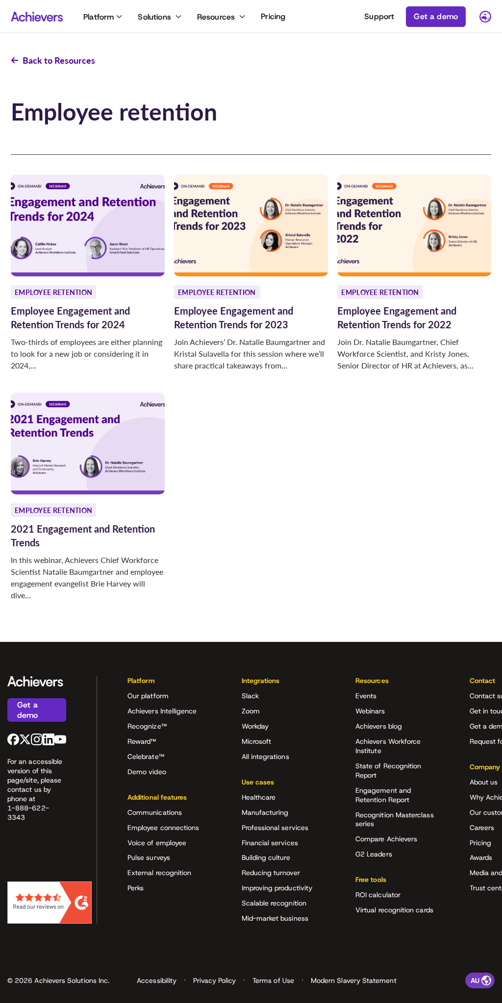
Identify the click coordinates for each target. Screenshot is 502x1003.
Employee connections (163, 827)
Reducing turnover (271, 872)
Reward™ (141, 741)
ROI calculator (378, 894)
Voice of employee (156, 842)
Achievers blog (378, 726)
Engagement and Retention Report (383, 795)
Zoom (251, 711)
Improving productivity (277, 887)
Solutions (154, 17)
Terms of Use (273, 980)
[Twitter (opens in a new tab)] (25, 739)
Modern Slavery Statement (354, 980)
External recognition (159, 872)
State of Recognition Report (388, 770)
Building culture (266, 857)
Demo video (146, 771)
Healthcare (259, 797)
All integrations (265, 756)
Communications (154, 812)
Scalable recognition (274, 903)
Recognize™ (147, 726)
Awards (481, 857)
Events (365, 695)
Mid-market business (275, 918)
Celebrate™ (145, 756)
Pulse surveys (148, 857)
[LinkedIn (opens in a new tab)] (48, 739)
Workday (255, 726)
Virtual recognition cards (394, 909)
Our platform (148, 695)
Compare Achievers (386, 838)
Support (379, 16)
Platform (98, 17)
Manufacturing (265, 812)
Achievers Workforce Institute (388, 746)
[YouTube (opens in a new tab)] (60, 739)
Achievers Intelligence (162, 711)
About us (484, 782)
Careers (482, 827)
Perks (135, 887)
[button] (169, 683)
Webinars (370, 711)
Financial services (270, 842)
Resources (216, 17)
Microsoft (257, 741)
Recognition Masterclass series (394, 819)
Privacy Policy (214, 980)
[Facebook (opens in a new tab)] (13, 739)
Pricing (273, 16)
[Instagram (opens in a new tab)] (37, 739)
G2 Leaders (373, 854)
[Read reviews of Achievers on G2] (49, 902)
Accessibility (156, 980)
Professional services (275, 827)
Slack (250, 695)
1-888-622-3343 (28, 813)
